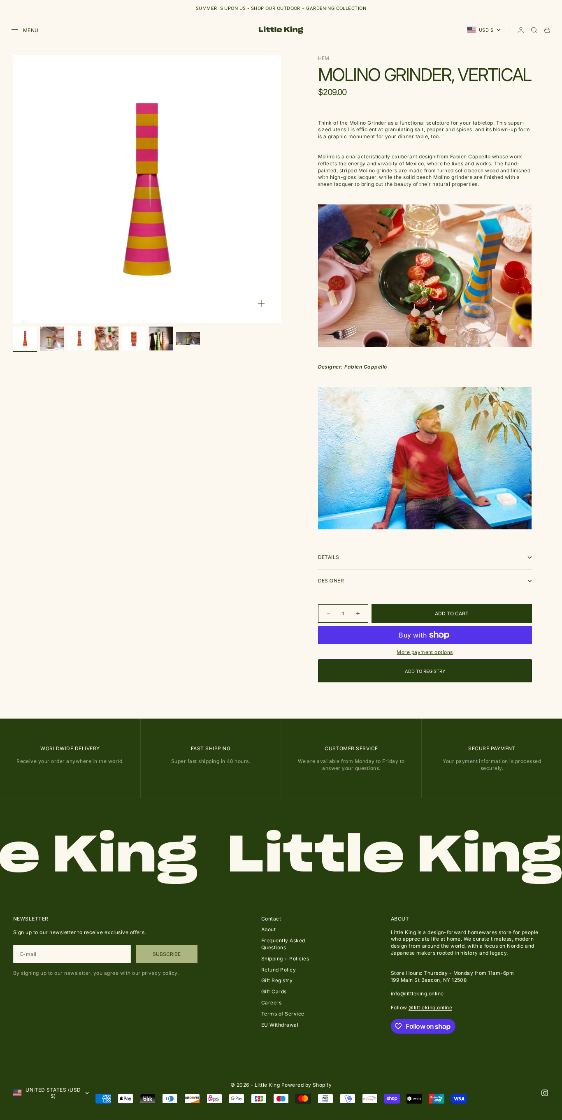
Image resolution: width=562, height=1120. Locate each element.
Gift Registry (277, 980)
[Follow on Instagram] (545, 1093)
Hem (324, 58)
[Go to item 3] (79, 338)
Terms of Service (282, 1014)
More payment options (425, 652)
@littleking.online (430, 1007)
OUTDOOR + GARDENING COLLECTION (321, 8)
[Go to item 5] (134, 338)
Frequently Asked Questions (283, 944)
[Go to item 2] (52, 338)
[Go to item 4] (106, 338)
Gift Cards (274, 991)
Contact (271, 919)
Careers (271, 1002)
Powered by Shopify (306, 1085)
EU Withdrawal (279, 1025)
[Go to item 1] (25, 338)
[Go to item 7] (188, 338)
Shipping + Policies (285, 958)
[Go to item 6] (161, 338)
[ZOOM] (261, 303)
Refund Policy (278, 970)
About (268, 929)
